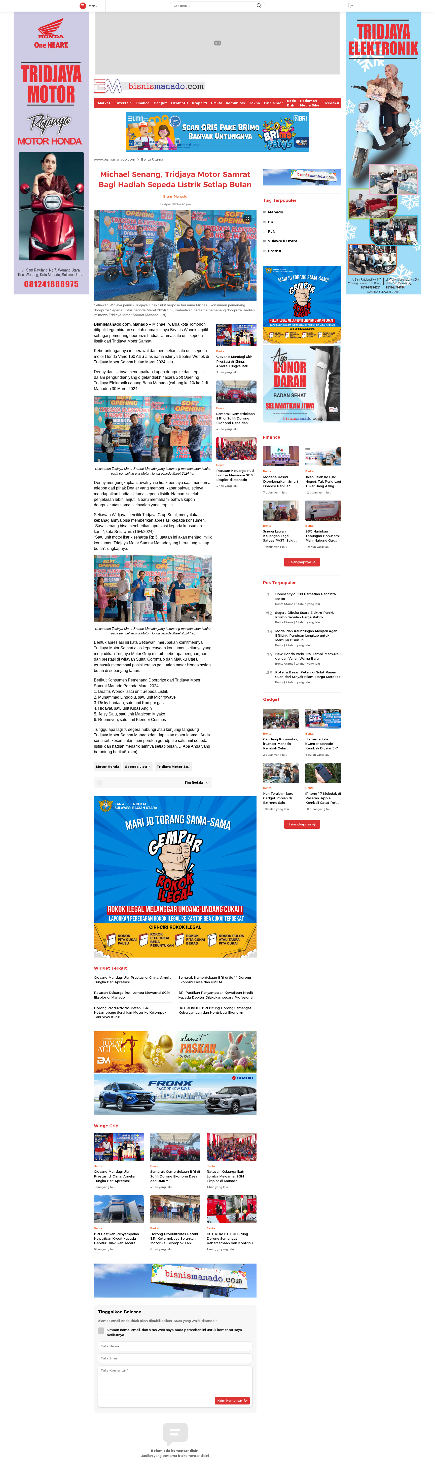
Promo (274, 251)
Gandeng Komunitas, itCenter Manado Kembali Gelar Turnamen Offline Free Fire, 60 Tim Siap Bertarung (281, 750)
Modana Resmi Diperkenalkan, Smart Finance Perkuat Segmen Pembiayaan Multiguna (280, 486)
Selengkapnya (299, 562)
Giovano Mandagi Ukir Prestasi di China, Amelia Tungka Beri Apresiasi (234, 364)
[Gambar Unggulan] (175, 300)
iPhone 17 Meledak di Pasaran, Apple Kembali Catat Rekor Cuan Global (323, 800)
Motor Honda (107, 767)
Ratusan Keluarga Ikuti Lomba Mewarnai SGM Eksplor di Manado (235, 475)
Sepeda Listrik (138, 767)
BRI (271, 222)
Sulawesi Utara (282, 241)
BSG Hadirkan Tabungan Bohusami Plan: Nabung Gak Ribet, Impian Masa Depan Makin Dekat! (322, 540)
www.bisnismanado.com (114, 159)
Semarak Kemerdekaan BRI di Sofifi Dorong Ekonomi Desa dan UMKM (235, 421)
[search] (259, 6)
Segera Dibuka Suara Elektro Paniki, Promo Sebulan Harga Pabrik (304, 615)
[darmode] (350, 5)
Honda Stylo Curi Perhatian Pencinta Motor (305, 596)
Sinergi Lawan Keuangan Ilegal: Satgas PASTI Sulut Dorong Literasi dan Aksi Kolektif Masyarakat (279, 542)
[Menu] (83, 6)
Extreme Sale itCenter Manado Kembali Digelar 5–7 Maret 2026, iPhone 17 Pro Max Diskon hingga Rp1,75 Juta (321, 750)
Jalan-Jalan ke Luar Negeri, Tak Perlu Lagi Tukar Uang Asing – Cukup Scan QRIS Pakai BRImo (323, 486)
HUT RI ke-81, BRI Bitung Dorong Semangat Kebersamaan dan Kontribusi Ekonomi (214, 1010)
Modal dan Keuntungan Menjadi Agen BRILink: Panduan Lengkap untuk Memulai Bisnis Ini (306, 635)
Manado (275, 212)
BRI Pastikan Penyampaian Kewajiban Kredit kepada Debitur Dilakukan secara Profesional (215, 995)
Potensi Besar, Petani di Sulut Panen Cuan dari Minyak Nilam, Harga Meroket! (308, 674)
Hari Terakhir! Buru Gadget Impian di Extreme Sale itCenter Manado (278, 800)
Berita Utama (152, 159)
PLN (271, 231)
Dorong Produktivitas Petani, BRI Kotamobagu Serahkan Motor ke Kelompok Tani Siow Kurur (130, 1012)
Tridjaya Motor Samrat (174, 767)
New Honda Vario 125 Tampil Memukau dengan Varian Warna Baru (308, 656)
